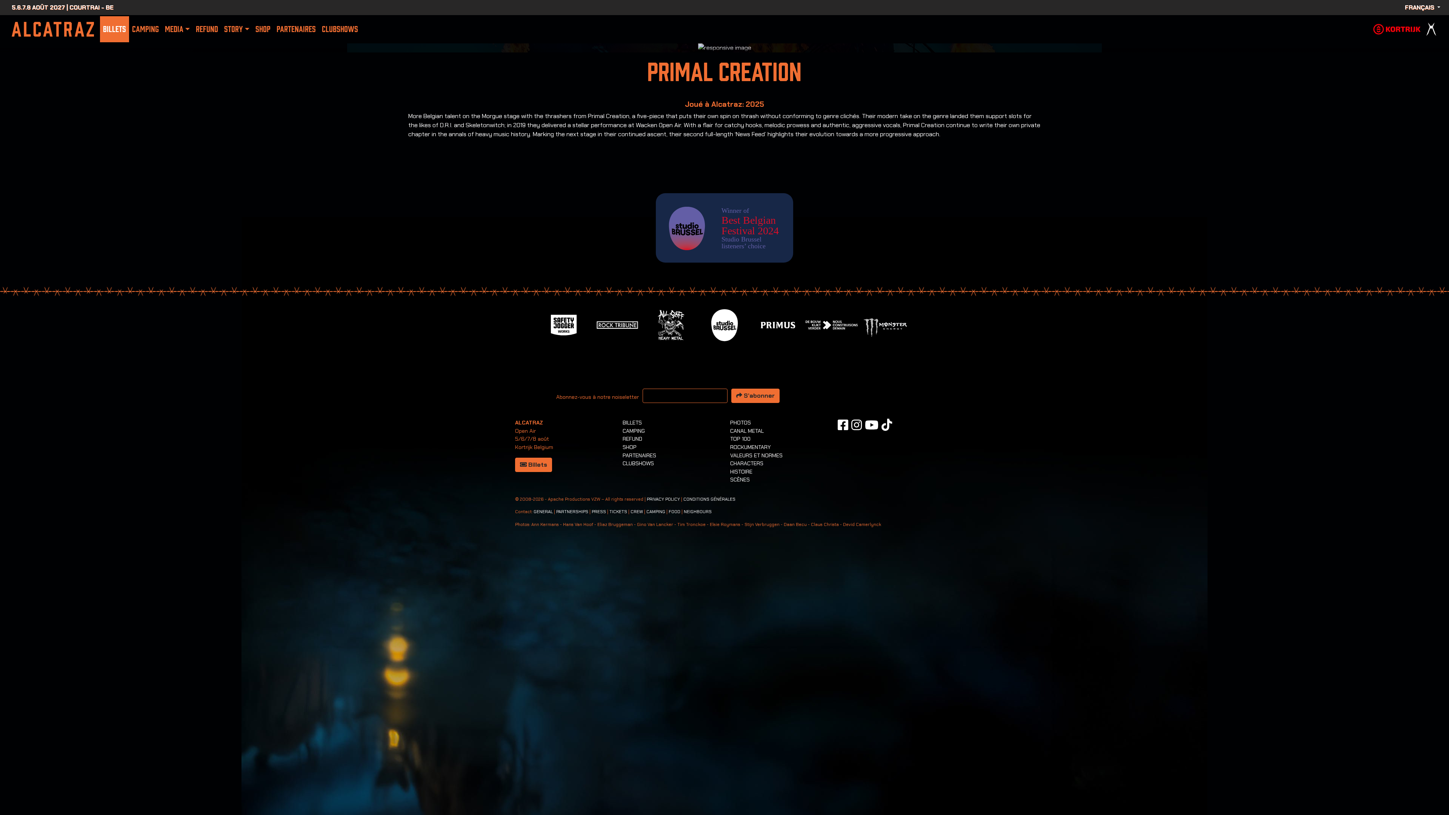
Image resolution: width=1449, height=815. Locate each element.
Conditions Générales (709, 660)
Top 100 (740, 599)
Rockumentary (750, 607)
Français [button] (1420, 7)
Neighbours (698, 672)
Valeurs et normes (756, 616)
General (543, 672)
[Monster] (885, 488)
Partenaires (296, 29)
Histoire (741, 632)
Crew (637, 672)
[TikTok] (886, 586)
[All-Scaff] (671, 485)
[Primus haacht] (778, 485)
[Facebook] (843, 586)
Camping (145, 29)
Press (599, 672)
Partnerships (572, 672)
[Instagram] (856, 586)
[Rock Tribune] (617, 485)
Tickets (618, 672)
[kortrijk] (1397, 28)
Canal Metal (747, 591)
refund (207, 29)
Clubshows (340, 29)
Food (674, 672)
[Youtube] (871, 586)
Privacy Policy (663, 660)
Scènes (740, 640)
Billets (114, 29)
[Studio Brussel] (724, 485)
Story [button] (233, 29)
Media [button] (174, 29)
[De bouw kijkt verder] (832, 485)
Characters (746, 624)
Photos (740, 583)
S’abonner (758, 556)
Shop (263, 29)
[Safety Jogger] (564, 485)
